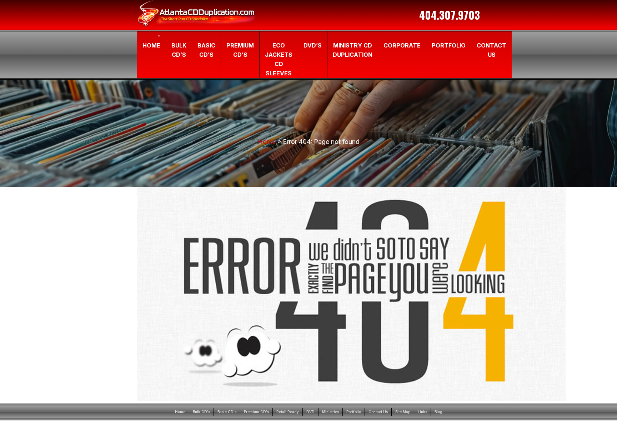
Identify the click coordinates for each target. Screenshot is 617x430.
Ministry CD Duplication (352, 50)
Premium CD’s (240, 50)
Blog (438, 412)
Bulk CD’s (178, 50)
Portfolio (449, 45)
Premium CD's (256, 412)
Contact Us (491, 50)
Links (422, 412)
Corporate (402, 45)
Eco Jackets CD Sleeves (278, 59)
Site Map (402, 412)
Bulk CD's (201, 412)
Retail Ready (287, 412)
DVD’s (313, 45)
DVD (310, 412)
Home (151, 45)
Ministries (330, 412)
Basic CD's (226, 412)
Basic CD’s (206, 50)
